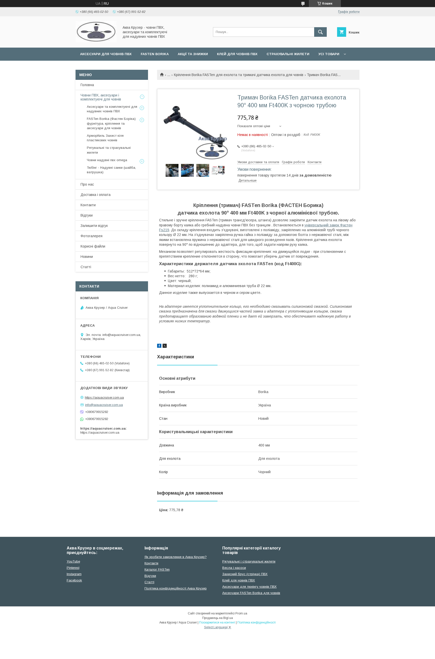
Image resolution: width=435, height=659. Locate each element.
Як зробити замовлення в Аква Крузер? (175, 557)
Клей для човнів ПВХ (237, 54)
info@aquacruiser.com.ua (104, 405)
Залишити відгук (94, 226)
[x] (165, 346)
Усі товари (328, 54)
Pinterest (73, 568)
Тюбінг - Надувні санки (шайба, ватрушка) (111, 170)
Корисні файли (93, 246)
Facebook (74, 580)
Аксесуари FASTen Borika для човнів (251, 593)
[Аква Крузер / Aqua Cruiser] (96, 41)
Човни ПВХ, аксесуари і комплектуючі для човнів (101, 97)
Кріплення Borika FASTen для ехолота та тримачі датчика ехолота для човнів (238, 75)
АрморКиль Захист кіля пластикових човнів (105, 138)
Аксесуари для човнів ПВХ (106, 54)
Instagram (74, 574)
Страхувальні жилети (288, 54)
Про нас (87, 184)
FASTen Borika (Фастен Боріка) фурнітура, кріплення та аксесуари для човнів (111, 123)
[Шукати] (320, 32)
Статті (86, 267)
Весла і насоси (234, 568)
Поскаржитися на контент (217, 622)
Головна (87, 85)
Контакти (88, 205)
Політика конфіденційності (256, 622)
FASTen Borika (155, 54)
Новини (87, 257)
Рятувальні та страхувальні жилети (109, 150)
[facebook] (159, 346)
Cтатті (149, 582)
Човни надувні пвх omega (107, 160)
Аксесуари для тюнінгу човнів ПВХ (249, 586)
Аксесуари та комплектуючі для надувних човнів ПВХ (112, 109)
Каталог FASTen (157, 569)
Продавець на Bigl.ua (217, 618)
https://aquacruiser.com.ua (104, 397)
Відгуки (87, 215)
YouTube (73, 561)
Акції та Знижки (193, 54)
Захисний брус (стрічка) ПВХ (245, 574)
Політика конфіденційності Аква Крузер (175, 588)
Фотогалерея (91, 236)
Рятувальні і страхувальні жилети (248, 561)
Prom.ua (241, 613)
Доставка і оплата (96, 195)
